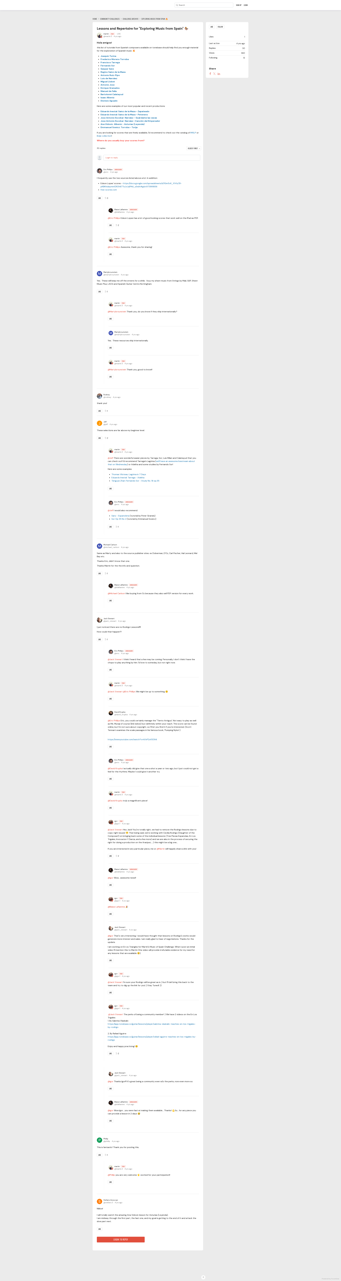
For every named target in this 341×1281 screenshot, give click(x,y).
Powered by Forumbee (330, 1279)
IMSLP (193, 132)
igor (118, 821)
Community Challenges (110, 19)
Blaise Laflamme (125, 209)
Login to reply (112, 157)
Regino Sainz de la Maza (113, 72)
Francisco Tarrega (110, 62)
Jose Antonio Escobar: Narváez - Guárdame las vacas (129, 117)
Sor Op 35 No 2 (118, 519)
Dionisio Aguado (109, 100)
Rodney (106, 395)
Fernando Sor (108, 65)
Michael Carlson (110, 545)
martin (108, 34)
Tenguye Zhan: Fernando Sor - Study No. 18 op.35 (135, 480)
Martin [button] (162, 848)
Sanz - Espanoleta (120, 515)
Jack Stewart (108, 618)
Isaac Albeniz (107, 97)
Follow (220, 26)
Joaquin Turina (108, 56)
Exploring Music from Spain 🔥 (154, 19)
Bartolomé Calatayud (112, 94)
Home (95, 19)
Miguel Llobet (108, 81)
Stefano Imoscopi (110, 1200)
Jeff (105, 422)
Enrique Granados (110, 88)
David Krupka (119, 712)
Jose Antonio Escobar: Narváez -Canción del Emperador (130, 121)
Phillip (105, 1139)
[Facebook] (210, 73)
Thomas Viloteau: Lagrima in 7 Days (128, 474)
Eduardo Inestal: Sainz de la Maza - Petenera (124, 114)
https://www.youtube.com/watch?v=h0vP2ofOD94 (132, 739)
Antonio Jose (108, 84)
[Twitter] (214, 73)
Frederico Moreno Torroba (115, 59)
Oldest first (193, 148)
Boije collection (104, 135)
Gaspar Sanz (107, 68)
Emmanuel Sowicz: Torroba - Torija (119, 127)
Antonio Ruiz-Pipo (110, 75)
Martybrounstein (110, 272)
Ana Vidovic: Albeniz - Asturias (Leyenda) (123, 124)
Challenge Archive (130, 19)
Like (99, 198)
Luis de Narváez (109, 78)
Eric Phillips (112, 169)
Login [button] (246, 5)
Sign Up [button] (238, 5)
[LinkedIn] (218, 73)
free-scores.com (109, 189)
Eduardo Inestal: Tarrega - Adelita (127, 477)
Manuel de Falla (109, 91)
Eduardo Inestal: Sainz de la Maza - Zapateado (125, 111)
